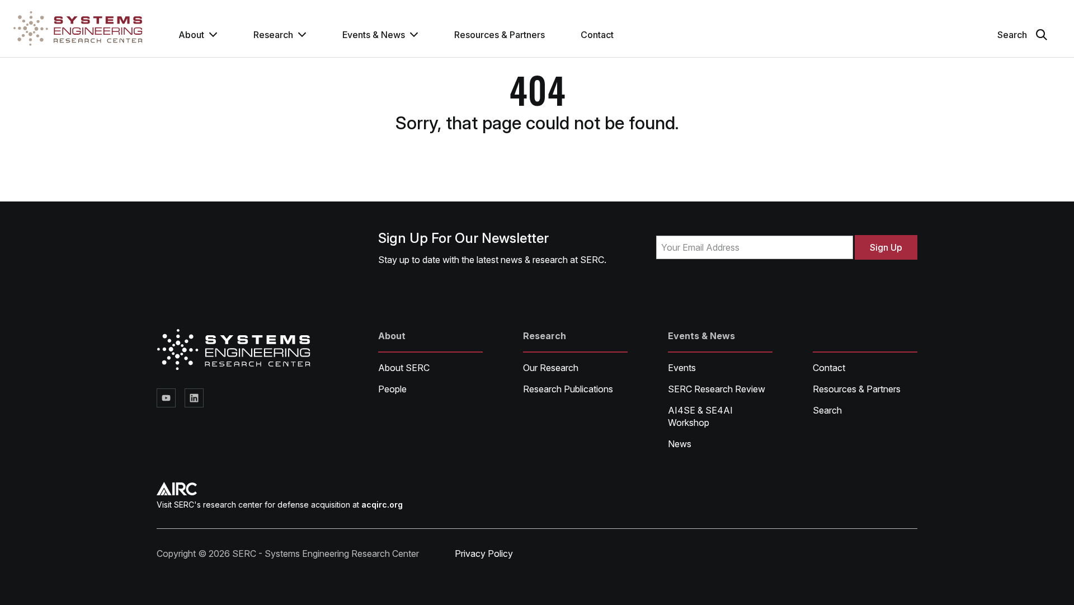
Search (827, 410)
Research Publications (568, 389)
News (679, 443)
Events (682, 367)
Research (273, 34)
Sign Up (886, 247)
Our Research (550, 367)
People (392, 389)
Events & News (373, 34)
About (191, 34)
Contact (597, 34)
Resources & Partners (499, 34)
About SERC (404, 367)
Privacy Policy (484, 553)
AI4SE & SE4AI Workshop (700, 416)
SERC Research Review (716, 389)
